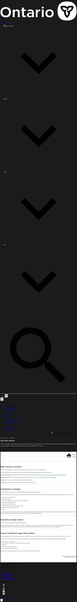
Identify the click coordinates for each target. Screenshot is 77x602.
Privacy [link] (9, 596)
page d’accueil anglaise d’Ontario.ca (50, 477)
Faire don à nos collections (7, 577)
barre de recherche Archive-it (36, 474)
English (1, 21)
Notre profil (5, 572)
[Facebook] (4, 585)
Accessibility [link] (5, 596)
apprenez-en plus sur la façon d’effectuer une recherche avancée (54, 474)
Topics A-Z (5, 437)
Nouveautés (5, 576)
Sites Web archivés (11, 437)
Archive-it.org (37, 492)
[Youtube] (4, 592)
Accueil (1, 437)
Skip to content (3, 0)
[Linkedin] (4, 594)
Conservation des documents (8, 578)
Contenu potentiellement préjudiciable (9, 579)
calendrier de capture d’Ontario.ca (20, 477)
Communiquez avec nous (4, 482)
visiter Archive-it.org (42, 469)
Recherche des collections (37, 513)
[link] (38, 20)
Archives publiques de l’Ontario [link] (6, 23)
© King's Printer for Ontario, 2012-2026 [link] (7, 598)
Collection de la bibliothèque (8, 575)
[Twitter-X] (4, 587)
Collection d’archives (6, 573)
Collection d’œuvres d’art (7, 574)
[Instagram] (4, 589)
